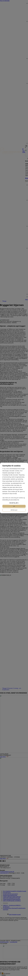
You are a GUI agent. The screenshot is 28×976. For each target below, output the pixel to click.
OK (14, 506)
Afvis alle (14, 510)
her (18, 500)
